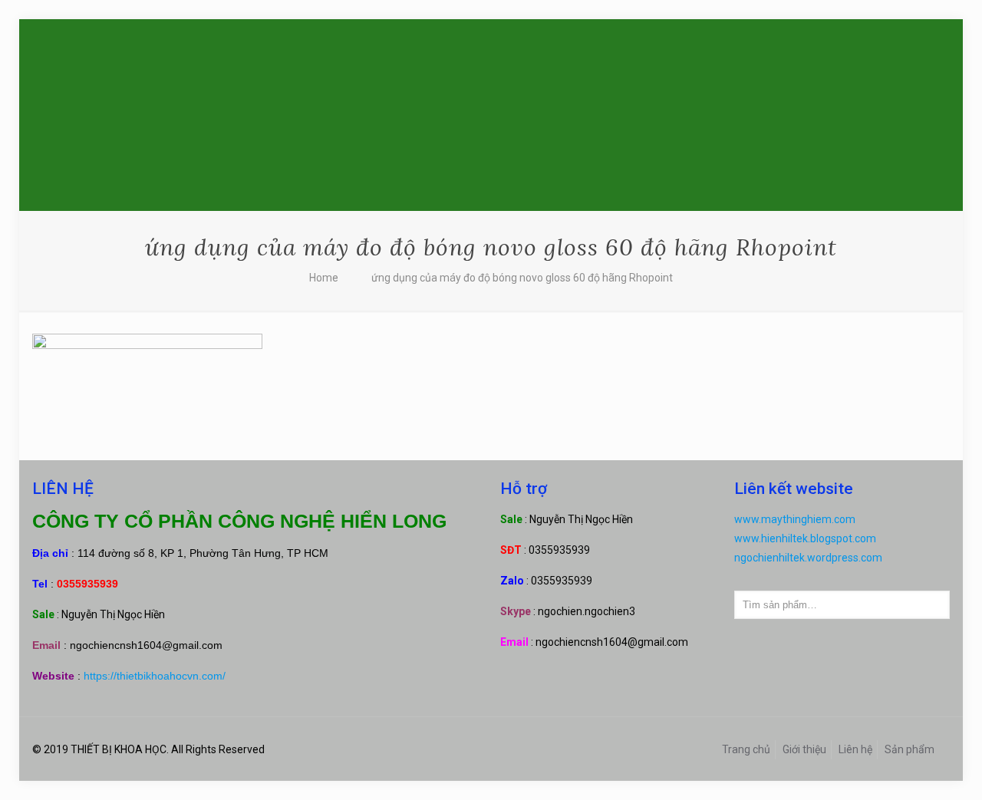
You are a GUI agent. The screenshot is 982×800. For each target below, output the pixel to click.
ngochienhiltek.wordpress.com (808, 557)
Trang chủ (746, 749)
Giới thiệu (804, 749)
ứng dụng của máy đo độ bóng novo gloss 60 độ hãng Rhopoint (522, 278)
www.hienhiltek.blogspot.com (805, 538)
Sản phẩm (909, 749)
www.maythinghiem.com (794, 519)
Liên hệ (855, 749)
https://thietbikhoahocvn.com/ (155, 676)
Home (323, 278)
